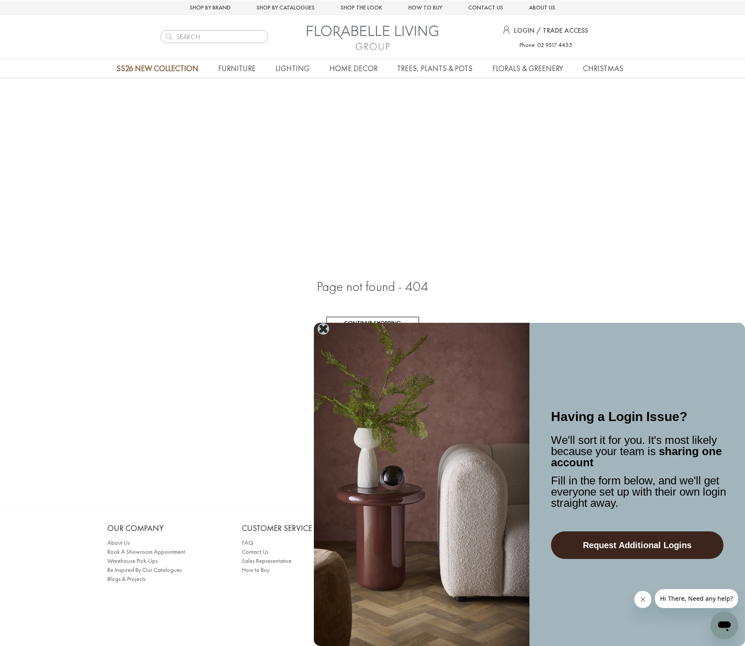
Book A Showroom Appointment (146, 551)
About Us (118, 542)
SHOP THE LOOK (361, 7)
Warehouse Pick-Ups (132, 561)
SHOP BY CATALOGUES (286, 7)
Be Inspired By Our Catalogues (144, 570)
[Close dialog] (323, 329)
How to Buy (255, 570)
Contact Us (255, 551)
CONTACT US (485, 7)
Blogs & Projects (126, 579)
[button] (237, 68)
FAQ (248, 542)
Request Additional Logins (637, 545)
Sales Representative (266, 561)
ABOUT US (542, 7)
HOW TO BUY (425, 7)
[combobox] (214, 36)
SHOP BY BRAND (210, 7)
